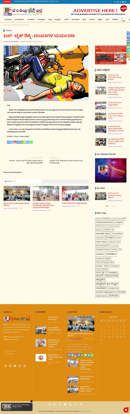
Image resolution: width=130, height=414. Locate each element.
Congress (118, 222)
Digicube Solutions (85, 411)
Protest (114, 249)
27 (113, 337)
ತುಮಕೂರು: (101, 288)
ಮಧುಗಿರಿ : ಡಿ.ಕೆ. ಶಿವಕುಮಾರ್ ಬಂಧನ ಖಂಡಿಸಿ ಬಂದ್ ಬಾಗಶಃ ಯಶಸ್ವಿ (66, 162)
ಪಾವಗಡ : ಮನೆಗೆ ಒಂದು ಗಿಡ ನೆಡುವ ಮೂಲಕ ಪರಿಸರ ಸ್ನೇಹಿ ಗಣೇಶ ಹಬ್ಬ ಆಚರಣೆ (25, 162)
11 (105, 330)
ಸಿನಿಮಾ (91, 19)
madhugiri (112, 242)
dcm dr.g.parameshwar (112, 226)
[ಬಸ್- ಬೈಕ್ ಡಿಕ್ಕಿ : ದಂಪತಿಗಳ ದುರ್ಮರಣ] (46, 73)
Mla (118, 242)
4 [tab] (113, 206)
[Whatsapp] (31, 142)
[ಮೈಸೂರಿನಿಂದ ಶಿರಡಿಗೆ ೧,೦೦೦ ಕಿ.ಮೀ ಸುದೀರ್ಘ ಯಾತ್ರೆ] (100, 116)
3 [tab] (111, 206)
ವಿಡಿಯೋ (115, 19)
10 (101, 330)
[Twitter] (11, 142)
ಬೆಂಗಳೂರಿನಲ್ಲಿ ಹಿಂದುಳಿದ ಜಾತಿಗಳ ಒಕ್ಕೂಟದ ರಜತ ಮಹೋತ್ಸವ (116, 141)
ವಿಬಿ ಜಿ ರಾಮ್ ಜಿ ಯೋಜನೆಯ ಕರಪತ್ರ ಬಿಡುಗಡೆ (16, 204)
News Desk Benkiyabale (12, 42)
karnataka (117, 234)
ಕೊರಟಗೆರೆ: (99, 276)
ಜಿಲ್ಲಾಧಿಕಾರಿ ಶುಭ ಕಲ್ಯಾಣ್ (107, 284)
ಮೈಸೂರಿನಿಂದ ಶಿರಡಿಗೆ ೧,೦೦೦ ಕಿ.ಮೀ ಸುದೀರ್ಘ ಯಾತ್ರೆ (115, 116)
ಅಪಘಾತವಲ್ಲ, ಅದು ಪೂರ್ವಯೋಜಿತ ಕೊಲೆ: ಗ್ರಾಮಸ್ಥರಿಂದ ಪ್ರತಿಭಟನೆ (116, 129)
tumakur (100, 254)
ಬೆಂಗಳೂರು (41, 19)
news (21, 208)
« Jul (101, 344)
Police (107, 249)
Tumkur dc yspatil (103, 258)
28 (117, 337)
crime (98, 226)
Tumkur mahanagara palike (105, 262)
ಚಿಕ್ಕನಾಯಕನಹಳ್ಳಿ (112, 276)
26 (109, 337)
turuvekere (115, 266)
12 (109, 330)
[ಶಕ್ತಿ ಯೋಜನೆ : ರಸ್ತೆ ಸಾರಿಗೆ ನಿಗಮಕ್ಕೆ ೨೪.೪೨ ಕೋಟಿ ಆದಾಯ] (41, 342)
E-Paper (123, 19)
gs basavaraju (99, 230)
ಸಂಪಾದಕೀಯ (19, 19)
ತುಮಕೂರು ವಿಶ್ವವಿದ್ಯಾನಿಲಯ (105, 292)
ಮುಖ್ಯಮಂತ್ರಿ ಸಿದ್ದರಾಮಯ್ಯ (101, 296)
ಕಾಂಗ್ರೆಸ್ (105, 269)
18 (105, 333)
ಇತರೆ (107, 19)
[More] (128, 55)
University (98, 270)
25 (105, 337)
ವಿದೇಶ (66, 19)
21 (116, 333)
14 (116, 330)
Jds (112, 230)
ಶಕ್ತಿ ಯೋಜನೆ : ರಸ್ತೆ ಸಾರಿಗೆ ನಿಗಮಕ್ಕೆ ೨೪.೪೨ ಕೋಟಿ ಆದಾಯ (54, 343)
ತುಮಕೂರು (31, 19)
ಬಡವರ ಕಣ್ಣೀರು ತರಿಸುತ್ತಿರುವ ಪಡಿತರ (54, 329)
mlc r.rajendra (115, 246)
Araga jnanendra (116, 219)
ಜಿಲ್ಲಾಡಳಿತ (100, 280)
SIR (120, 250)
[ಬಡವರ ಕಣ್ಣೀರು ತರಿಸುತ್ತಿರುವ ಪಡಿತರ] (41, 330)
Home (5, 25)
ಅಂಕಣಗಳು (75, 19)
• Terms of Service (10, 351)
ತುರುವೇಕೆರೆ (121, 292)
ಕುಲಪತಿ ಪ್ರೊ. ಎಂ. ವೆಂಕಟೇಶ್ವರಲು (107, 272)
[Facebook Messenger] (18, 142)
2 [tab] (109, 206)
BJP (124, 218)
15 (120, 330)
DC (103, 226)
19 (109, 333)
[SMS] (24, 142)
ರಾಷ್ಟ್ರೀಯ (58, 19)
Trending (8, 31)
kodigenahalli (99, 238)
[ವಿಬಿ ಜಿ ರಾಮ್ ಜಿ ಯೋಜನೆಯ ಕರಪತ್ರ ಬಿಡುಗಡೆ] (17, 193)
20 (113, 333)
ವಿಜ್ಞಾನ (100, 19)
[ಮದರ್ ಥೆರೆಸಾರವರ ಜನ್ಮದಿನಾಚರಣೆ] (75, 193)
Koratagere (110, 237)
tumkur (111, 254)
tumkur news (102, 266)
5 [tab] (115, 206)
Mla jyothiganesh (102, 245)
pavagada (99, 249)
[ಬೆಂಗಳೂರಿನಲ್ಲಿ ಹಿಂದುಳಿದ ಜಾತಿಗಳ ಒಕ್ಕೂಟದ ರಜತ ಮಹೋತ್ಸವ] (100, 142)
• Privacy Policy (9, 354)
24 (101, 337)
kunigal (119, 238)
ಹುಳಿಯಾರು (113, 296)
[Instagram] (15, 142)
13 (113, 330)
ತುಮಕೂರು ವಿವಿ (113, 288)
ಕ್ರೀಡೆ (84, 19)
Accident (98, 219)
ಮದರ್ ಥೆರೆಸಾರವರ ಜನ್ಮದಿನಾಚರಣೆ (74, 203)
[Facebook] (8, 142)
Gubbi (107, 229)
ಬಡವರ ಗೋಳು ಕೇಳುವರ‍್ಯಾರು (53, 318)
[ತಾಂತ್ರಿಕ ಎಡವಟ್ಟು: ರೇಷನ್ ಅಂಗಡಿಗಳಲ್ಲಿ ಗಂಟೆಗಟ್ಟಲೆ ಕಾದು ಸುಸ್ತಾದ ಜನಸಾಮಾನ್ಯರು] (46, 193)
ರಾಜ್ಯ (49, 19)
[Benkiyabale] (23, 11)
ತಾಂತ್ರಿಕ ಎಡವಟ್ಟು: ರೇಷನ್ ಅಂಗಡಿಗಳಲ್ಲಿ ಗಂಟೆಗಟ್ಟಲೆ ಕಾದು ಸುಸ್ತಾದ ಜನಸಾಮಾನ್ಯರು (37, 1)
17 (101, 333)
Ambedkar (106, 219)
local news (101, 242)
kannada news (103, 234)
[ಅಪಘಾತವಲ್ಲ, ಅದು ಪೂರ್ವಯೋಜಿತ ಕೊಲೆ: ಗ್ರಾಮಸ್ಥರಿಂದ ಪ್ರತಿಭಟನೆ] (100, 129)
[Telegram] (28, 142)
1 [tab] (107, 206)
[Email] (21, 142)
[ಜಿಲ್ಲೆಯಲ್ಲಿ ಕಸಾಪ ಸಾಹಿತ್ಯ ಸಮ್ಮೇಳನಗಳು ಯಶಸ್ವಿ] (41, 357)
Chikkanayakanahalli (104, 222)
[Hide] (129, 59)
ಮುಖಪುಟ (8, 19)
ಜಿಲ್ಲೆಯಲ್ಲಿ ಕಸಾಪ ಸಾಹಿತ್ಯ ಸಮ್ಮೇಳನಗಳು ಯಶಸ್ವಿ (55, 357)
